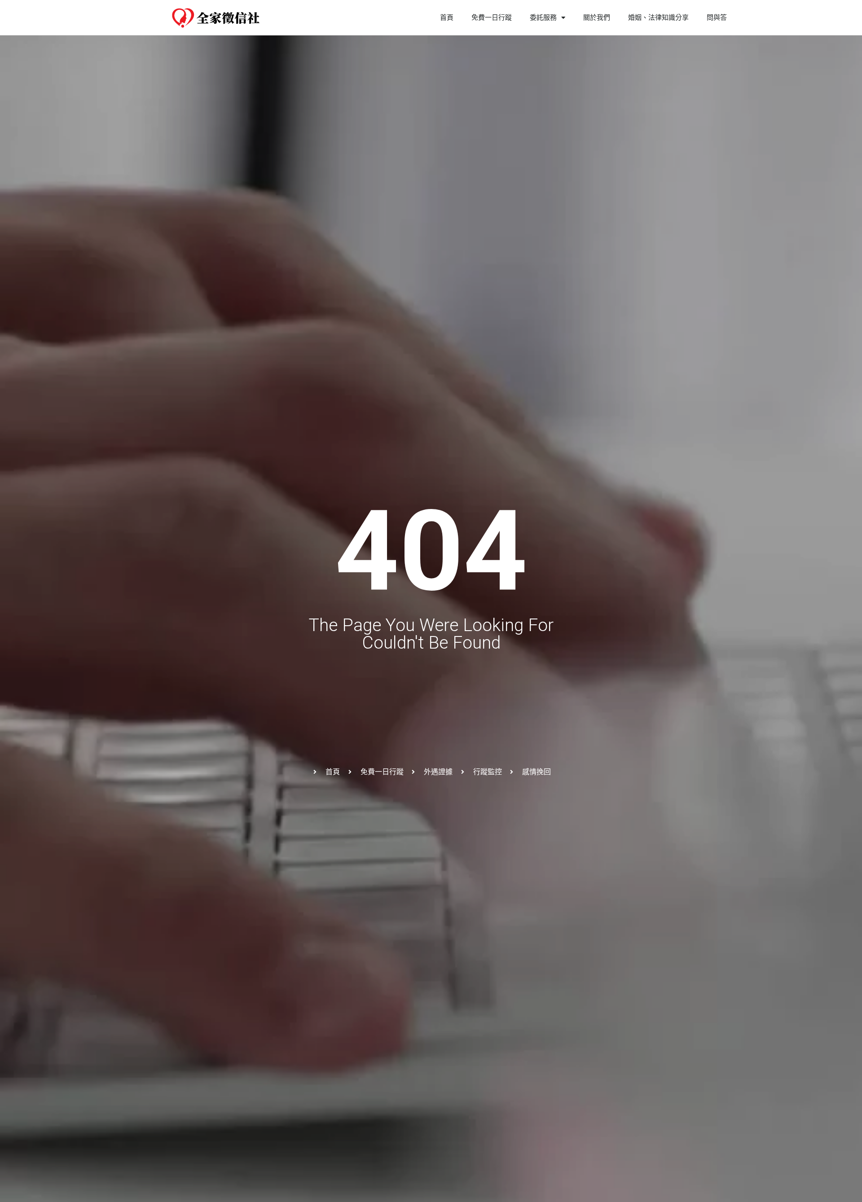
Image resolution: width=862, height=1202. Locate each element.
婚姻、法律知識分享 (658, 17)
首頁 (446, 17)
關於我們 (596, 17)
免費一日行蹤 (491, 17)
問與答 (717, 17)
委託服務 (543, 17)
